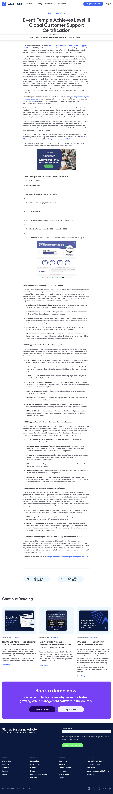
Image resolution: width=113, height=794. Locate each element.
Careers (5, 771)
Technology (93, 637)
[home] (12, 4)
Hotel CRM (91, 768)
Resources (34, 771)
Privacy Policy (21, 788)
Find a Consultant (65, 768)
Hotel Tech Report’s (54, 46)
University (62, 764)
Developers (63, 771)
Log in (108, 4)
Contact (5, 774)
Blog (49, 13)
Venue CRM (91, 774)
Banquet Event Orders (38, 774)
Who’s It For (6, 761)
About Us (5, 764)
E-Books (33, 768)
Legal (30, 788)
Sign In (61, 778)
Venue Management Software (98, 771)
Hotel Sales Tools (93, 764)
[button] (30, 4)
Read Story (6, 665)
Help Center (63, 761)
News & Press (60, 13)
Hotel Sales (17, 637)
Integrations (34, 761)
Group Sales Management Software (61, 139)
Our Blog (5, 768)
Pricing (39, 4)
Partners (33, 778)
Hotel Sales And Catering (96, 761)
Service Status (64, 774)
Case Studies (35, 764)
